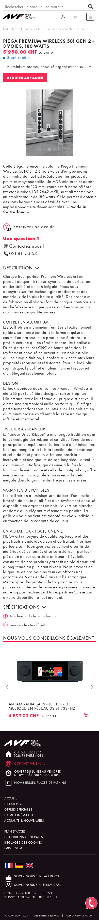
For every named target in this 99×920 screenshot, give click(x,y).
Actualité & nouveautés (24, 820)
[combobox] (49, 66)
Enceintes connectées (61, 28)
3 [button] (49, 150)
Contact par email (29, 763)
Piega (84, 28)
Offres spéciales (18, 809)
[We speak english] (29, 865)
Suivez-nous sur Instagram (37, 884)
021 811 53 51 (48, 896)
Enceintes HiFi (34, 28)
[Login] (63, 16)
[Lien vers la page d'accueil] (21, 11)
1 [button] (39, 150)
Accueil (10, 798)
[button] (7, 686)
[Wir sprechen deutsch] (19, 865)
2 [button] (44, 150)
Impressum (13, 847)
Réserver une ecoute (34, 226)
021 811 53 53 (23, 253)
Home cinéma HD (18, 814)
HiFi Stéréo (13, 803)
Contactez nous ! (26, 245)
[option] (49, 122)
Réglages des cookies (23, 842)
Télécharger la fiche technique (33, 615)
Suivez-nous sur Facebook (36, 875)
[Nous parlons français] (9, 865)
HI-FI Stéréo (11, 28)
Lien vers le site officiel (27, 624)
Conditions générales (23, 836)
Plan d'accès (15, 831)
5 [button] (59, 150)
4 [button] (54, 150)
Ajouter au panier (25, 77)
